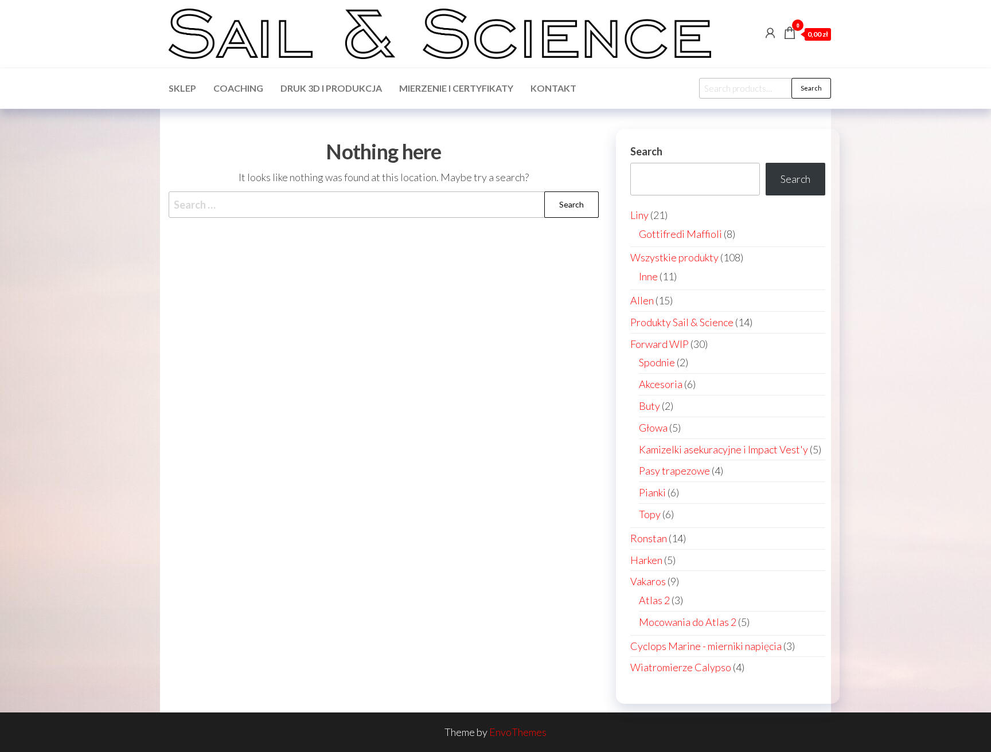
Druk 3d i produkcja (331, 88)
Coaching (238, 88)
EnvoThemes (518, 732)
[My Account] (770, 32)
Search (811, 88)
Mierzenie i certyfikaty (456, 88)
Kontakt (553, 88)
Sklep (182, 88)
